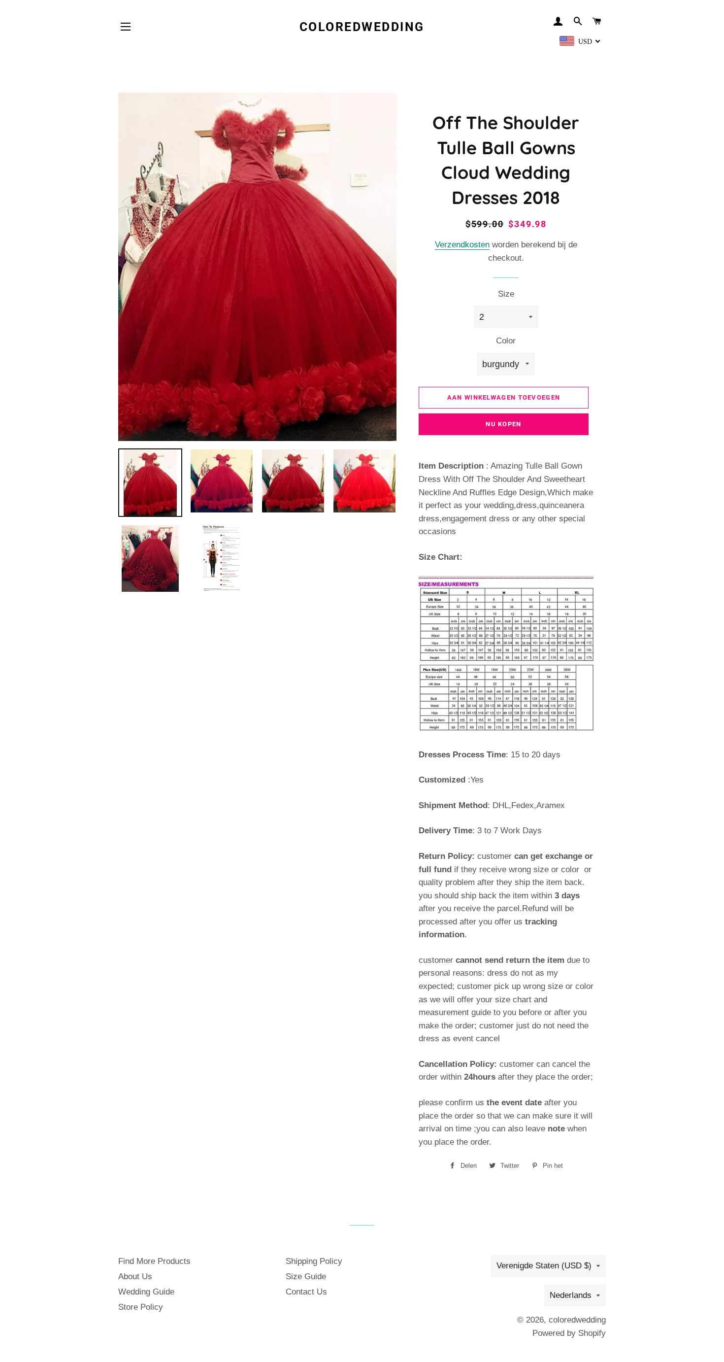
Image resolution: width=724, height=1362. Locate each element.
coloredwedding (362, 27)
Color (506, 340)
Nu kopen (503, 424)
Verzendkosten (462, 244)
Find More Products (154, 1261)
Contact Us (306, 1291)
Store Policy (140, 1307)
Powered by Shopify (569, 1333)
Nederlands (571, 1295)
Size (506, 294)
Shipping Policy (314, 1261)
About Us (135, 1276)
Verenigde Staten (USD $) (544, 1265)
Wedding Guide (146, 1291)
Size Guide (306, 1276)
